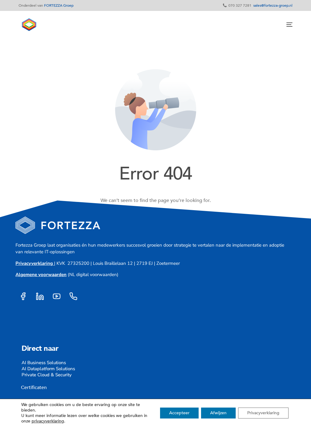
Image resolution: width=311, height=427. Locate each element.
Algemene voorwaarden (41, 275)
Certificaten (33, 387)
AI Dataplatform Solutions (48, 369)
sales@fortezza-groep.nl (272, 5)
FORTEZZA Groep (58, 5)
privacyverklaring (48, 421)
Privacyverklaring (34, 263)
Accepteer (179, 413)
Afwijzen (218, 413)
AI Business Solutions (44, 363)
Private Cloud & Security (47, 375)
